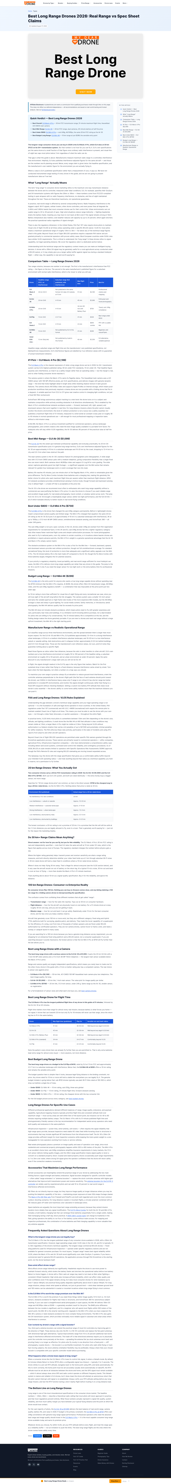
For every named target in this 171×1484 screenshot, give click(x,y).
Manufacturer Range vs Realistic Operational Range (130, 147)
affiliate (124, 1481)
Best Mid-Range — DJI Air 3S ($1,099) (131, 131)
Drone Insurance (103, 1460)
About (124, 1453)
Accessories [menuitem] (98, 3)
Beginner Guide (103, 1453)
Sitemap (124, 1466)
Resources (76, 1463)
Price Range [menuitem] (85, 3)
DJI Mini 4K (56, 135)
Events (75, 1466)
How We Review (127, 1456)
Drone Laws (77, 1453)
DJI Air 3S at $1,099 (61, 1409)
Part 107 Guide (78, 1456)
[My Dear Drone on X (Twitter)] (34, 1464)
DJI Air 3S (48, 129)
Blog (74, 1470)
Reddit (56, 1436)
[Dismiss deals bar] (129, 1481)
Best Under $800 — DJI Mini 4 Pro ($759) (130, 136)
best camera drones (88, 991)
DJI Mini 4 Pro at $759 (95, 1412)
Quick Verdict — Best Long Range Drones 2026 (131, 110)
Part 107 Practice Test (80, 1460)
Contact (124, 1460)
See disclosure (64, 1460)
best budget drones (76, 1099)
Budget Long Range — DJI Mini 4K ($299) (130, 141)
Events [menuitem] (117, 3)
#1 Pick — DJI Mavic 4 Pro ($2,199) (131, 125)
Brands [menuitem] (60, 3)
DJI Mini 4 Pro (51, 132)
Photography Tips (103, 1456)
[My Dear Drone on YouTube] (38, 1464)
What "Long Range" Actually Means (129, 115)
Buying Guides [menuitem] (72, 3)
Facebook (37, 1436)
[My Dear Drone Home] (29, 3)
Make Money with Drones (106, 1463)
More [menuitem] (124, 3)
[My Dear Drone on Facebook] (29, 1464)
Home (30, 11)
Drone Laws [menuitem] (109, 3)
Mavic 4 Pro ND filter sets (41, 1197)
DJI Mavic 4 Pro (48, 123)
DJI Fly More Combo (78, 1210)
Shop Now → (115, 1481)
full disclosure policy (48, 110)
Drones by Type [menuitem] (48, 3)
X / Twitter (47, 1436)
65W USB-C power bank (76, 1216)
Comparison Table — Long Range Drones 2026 (131, 120)
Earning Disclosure (128, 1463)
